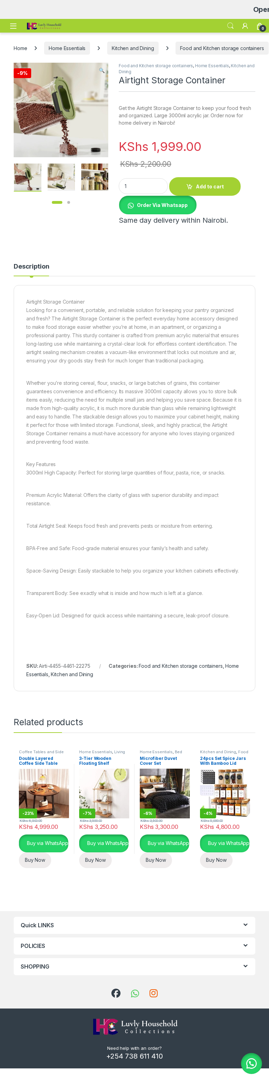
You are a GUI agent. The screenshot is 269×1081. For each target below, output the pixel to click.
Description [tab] (31, 266)
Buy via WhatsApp (47, 843)
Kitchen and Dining (133, 48)
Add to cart (210, 186)
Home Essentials (67, 48)
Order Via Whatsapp (162, 205)
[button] (102, 70)
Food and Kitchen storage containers (222, 48)
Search (230, 26)
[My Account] (245, 26)
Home (20, 48)
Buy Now (35, 860)
